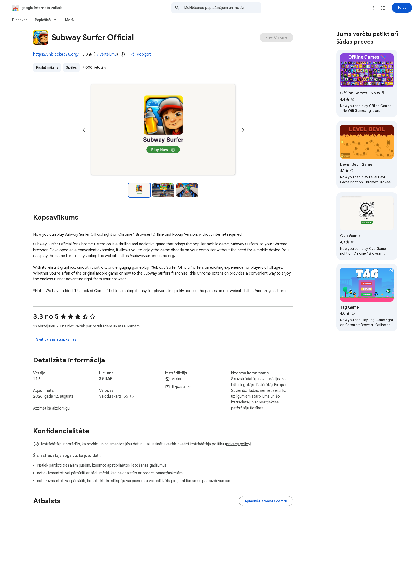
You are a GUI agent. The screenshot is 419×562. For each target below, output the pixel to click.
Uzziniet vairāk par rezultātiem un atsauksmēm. (100, 326)
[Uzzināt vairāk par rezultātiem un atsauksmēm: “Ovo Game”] (352, 242)
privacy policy (238, 444)
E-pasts (179, 386)
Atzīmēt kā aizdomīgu (51, 408)
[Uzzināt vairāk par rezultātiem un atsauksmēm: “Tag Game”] (353, 313)
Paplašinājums (47, 67)
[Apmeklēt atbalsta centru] (266, 501)
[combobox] (222, 8)
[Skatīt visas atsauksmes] (56, 339)
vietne (177, 379)
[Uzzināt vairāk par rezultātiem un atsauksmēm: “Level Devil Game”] (352, 170)
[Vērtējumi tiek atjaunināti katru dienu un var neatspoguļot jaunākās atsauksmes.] (123, 54)
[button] (383, 8)
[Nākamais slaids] (243, 130)
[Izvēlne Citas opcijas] (373, 8)
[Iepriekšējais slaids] (84, 130)
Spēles (71, 67)
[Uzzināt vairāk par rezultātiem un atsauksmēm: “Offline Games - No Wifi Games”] (352, 99)
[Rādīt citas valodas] (132, 397)
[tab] (19, 20)
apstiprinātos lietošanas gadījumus (137, 465)
